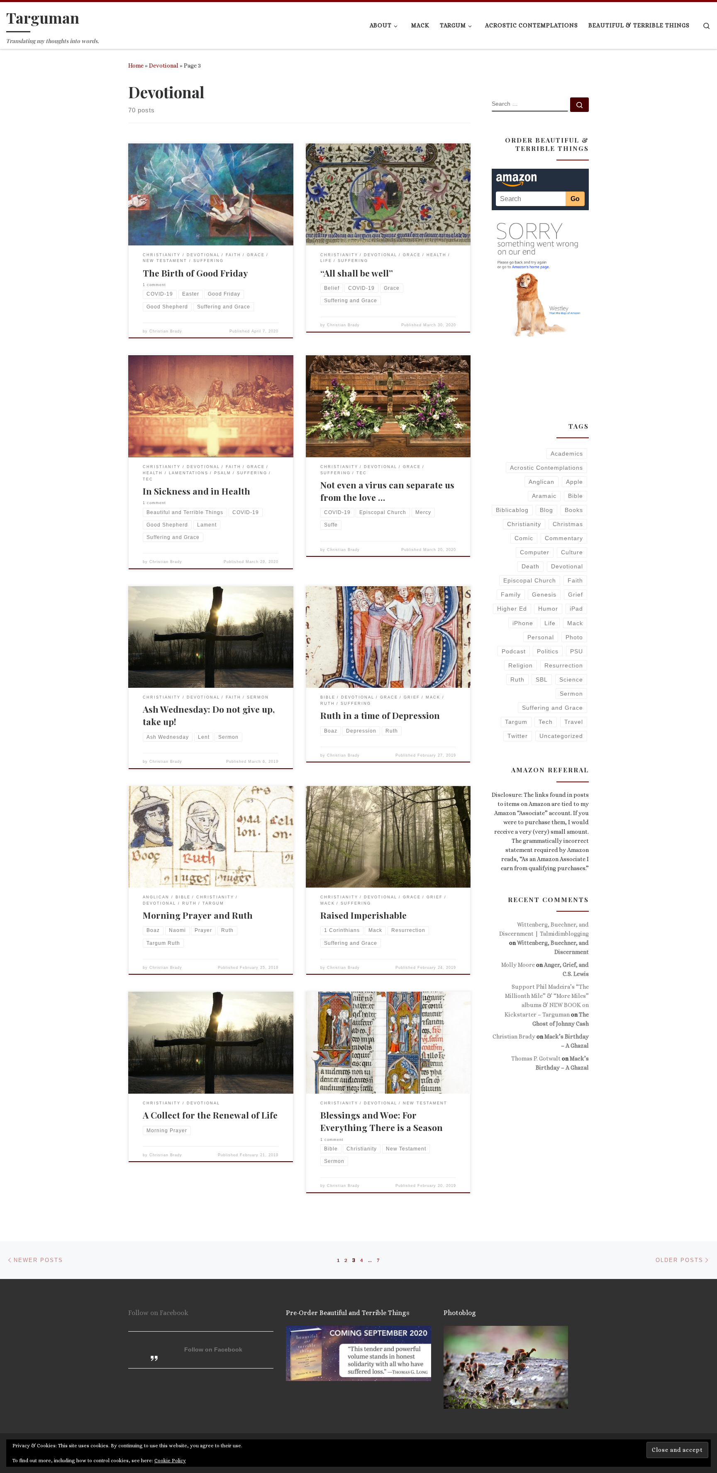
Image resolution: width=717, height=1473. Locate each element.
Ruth (517, 679)
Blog (546, 510)
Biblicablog (512, 510)
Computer (534, 552)
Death (530, 566)
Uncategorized (561, 736)
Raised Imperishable (363, 915)
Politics (547, 651)
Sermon (571, 693)
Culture (572, 552)
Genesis (544, 594)
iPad (576, 608)
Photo (574, 637)
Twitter (517, 736)
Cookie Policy (170, 1460)
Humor (548, 608)
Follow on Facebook (158, 1313)
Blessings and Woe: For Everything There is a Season (381, 1121)
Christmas (568, 524)
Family (511, 594)
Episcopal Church (529, 580)
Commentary (564, 538)
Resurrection (563, 665)
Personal (540, 637)
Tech (546, 721)
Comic (524, 538)
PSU (576, 651)
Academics (567, 453)
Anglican (541, 481)
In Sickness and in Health (196, 491)
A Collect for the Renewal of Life (210, 1115)
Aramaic (544, 496)
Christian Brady (165, 331)
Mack (575, 623)
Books (574, 510)
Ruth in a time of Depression (380, 715)
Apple (574, 481)
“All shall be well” (356, 273)
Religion (520, 665)
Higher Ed (512, 608)
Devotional (163, 65)
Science (571, 679)
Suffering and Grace (552, 707)
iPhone (522, 623)
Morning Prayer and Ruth (198, 915)
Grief (575, 594)
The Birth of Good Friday (195, 273)
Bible (575, 496)
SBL (542, 679)
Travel (573, 721)
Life (550, 623)
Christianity (524, 524)
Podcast (514, 651)
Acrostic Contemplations (546, 467)
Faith (575, 580)
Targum (516, 721)
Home (136, 65)
